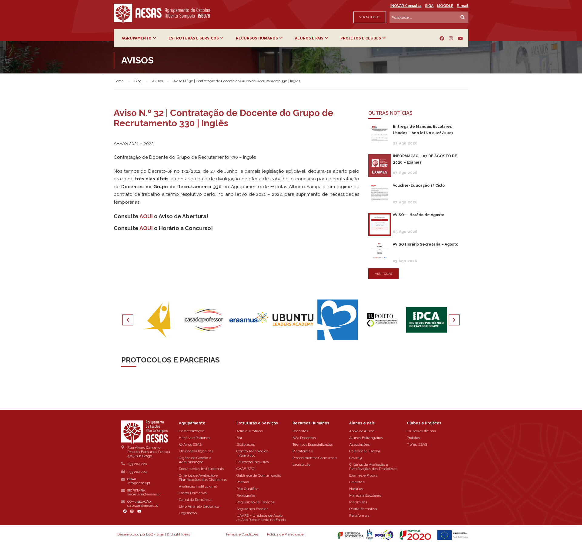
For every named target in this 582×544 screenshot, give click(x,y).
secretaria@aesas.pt (144, 494)
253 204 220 (137, 464)
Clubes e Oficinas (421, 431)
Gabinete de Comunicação (258, 475)
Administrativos (249, 431)
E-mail (462, 6)
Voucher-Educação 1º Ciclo (419, 185)
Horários (356, 489)
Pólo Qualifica (247, 489)
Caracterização (191, 431)
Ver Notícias (369, 17)
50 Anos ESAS (190, 444)
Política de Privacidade (285, 534)
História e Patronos (194, 438)
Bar (239, 438)
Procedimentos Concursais (315, 458)
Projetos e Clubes (360, 38)
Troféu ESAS (417, 444)
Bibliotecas (245, 444)
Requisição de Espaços (255, 502)
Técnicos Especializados (313, 444)
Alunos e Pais (309, 38)
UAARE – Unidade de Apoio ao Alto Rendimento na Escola (261, 517)
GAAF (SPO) (245, 469)
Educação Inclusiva (252, 462)
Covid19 (355, 458)
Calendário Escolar (364, 451)
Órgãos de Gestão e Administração (195, 460)
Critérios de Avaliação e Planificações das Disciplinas (203, 477)
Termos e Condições (242, 534)
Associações (359, 444)
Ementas (356, 482)
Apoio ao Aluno (361, 431)
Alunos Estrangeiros (366, 438)
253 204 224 (137, 472)
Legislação (188, 513)
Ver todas (383, 273)
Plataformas (303, 451)
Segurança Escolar (252, 509)
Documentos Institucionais (201, 469)
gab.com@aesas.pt (142, 505)
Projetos (413, 438)
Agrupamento (137, 38)
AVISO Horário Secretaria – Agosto (425, 244)
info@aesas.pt (138, 483)
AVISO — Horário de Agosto (418, 215)
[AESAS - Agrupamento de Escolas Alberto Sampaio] (162, 13)
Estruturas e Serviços (194, 38)
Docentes (300, 431)
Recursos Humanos (257, 38)
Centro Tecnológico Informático (252, 453)
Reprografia (245, 495)
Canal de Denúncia (195, 500)
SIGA (429, 6)
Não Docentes (304, 438)
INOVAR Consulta (405, 6)
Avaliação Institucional (198, 486)
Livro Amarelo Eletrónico (199, 506)
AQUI (146, 216)
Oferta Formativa (193, 493)
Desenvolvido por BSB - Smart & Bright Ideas (153, 534)
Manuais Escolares (365, 495)
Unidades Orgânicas (196, 451)
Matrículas (358, 502)
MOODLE (445, 6)
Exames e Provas (363, 475)
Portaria (242, 482)
